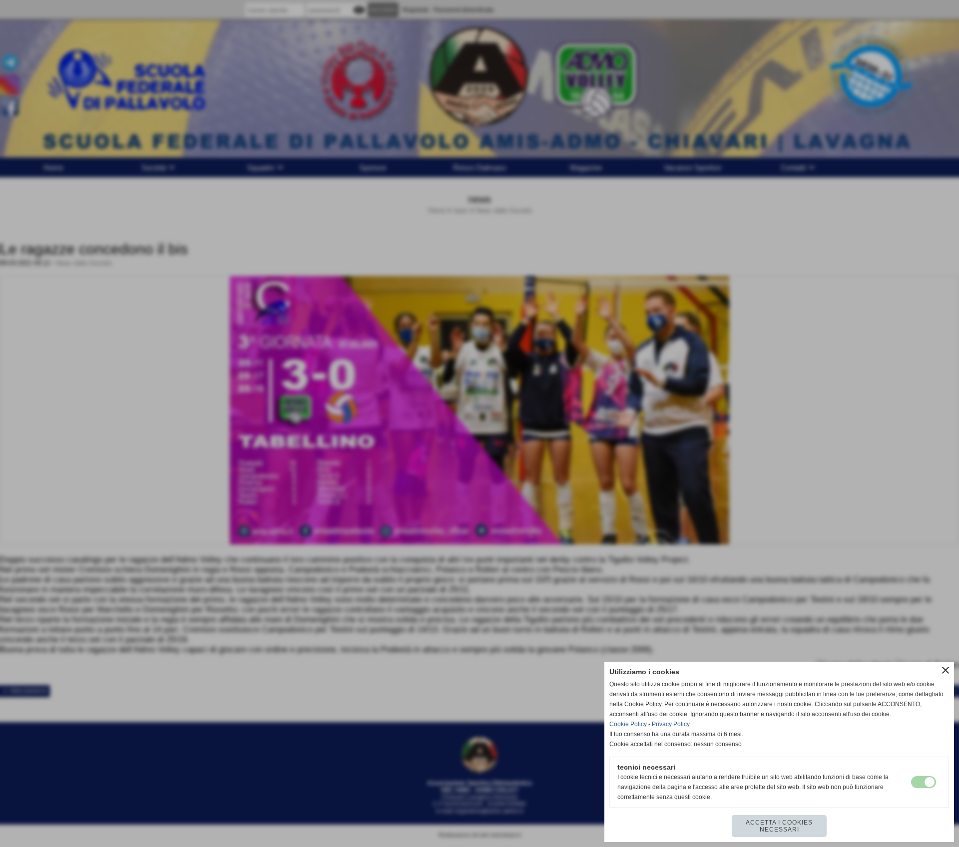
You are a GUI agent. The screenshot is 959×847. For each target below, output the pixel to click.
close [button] (946, 670)
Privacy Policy (671, 724)
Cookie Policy (628, 724)
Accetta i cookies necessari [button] (779, 826)
